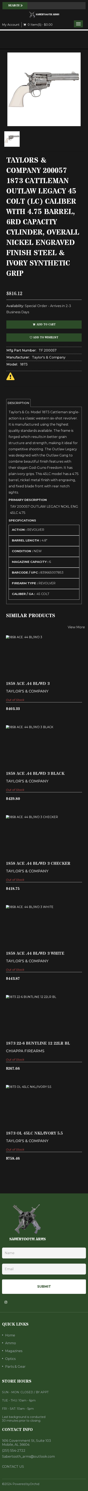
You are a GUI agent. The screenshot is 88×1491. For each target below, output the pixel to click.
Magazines (13, 1351)
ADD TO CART (46, 324)
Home (10, 1335)
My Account (10, 25)
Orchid (34, 1484)
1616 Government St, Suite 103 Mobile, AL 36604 (26, 1443)
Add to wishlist (45, 337)
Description (18, 403)
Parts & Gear (15, 1367)
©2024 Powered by (16, 1484)
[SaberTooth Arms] (44, 14)
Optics (10, 1359)
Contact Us (13, 1467)
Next (82, 103)
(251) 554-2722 (13, 1451)
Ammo (10, 1343)
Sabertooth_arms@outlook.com (28, 1456)
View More (76, 627)
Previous (6, 103)
